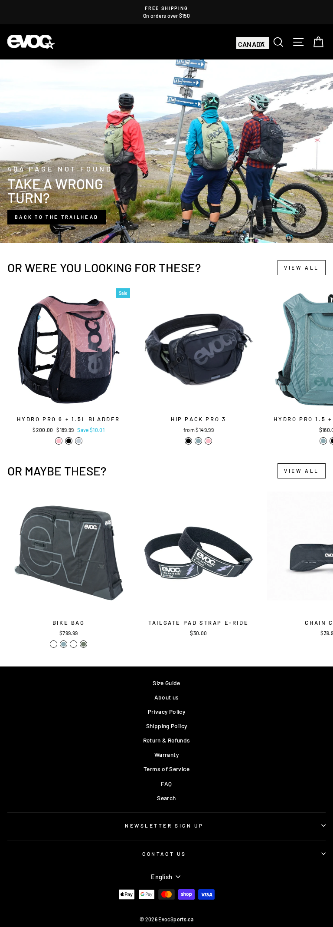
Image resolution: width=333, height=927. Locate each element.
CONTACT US (164, 854)
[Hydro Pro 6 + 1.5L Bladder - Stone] (78, 441)
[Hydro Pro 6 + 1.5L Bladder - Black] (68, 441)
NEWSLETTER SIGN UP (164, 825)
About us (166, 697)
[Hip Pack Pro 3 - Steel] (198, 441)
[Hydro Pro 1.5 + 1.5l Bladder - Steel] (323, 441)
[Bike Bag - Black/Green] (53, 644)
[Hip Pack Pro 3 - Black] (188, 441)
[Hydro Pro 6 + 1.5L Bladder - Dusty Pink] (59, 441)
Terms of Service (166, 768)
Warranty (166, 754)
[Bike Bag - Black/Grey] (73, 644)
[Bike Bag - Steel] (63, 644)
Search (166, 798)
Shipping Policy (166, 725)
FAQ (166, 783)
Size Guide (166, 682)
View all (301, 267)
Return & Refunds (166, 740)
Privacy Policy (166, 711)
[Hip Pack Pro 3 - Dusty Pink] (208, 441)
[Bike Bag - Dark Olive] (83, 644)
